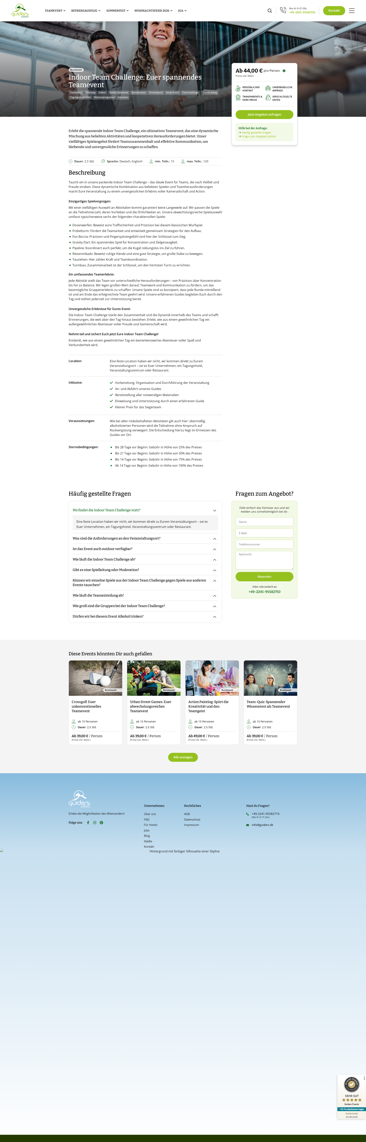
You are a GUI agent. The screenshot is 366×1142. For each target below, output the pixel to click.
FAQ (146, 819)
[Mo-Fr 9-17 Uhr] (283, 10)
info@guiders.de (263, 825)
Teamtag (90, 92)
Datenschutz (192, 819)
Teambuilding (209, 92)
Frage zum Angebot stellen (259, 136)
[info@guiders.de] (247, 825)
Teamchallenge (190, 92)
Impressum (191, 825)
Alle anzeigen (183, 757)
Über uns (150, 814)
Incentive (123, 97)
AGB (187, 814)
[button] (75, 702)
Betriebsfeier (139, 92)
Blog (147, 836)
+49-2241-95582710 (302, 12)
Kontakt (149, 846)
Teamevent (76, 92)
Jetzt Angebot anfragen (264, 114)
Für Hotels (150, 825)
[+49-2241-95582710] (247, 814)
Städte (148, 841)
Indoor (102, 92)
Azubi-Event (172, 92)
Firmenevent (156, 92)
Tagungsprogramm (80, 97)
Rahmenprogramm (104, 97)
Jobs (146, 830)
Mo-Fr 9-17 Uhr (298, 8)
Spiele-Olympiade (118, 92)
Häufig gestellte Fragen (256, 132)
